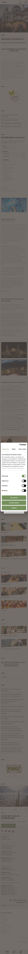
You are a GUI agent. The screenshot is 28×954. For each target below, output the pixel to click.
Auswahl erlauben (14, 502)
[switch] (24, 481)
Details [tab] (14, 449)
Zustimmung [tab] (5, 449)
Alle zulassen (14, 497)
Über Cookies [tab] (22, 449)
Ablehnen (14, 508)
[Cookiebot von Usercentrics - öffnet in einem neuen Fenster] (19, 445)
